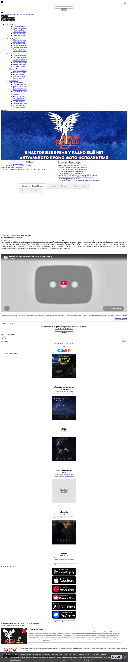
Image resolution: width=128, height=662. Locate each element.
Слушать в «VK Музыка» (58, 186)
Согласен (116, 657)
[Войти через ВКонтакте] (62, 350)
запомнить (4, 341)
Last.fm (60, 175)
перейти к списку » (80, 165)
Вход (69, 328)
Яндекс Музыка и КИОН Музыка (85, 175)
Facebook (96, 180)
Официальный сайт (64, 180)
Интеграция (5, 625)
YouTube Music (87, 177)
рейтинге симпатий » (81, 167)
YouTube (89, 180)
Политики (13, 625)
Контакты (21, 625)
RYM (65, 175)
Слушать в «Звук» (80, 186)
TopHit (70, 175)
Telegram (82, 180)
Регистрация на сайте (8, 14)
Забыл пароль (59, 343)
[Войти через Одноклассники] (69, 350)
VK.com (75, 180)
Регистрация (62, 328)
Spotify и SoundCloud (74, 177)
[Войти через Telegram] (58, 350)
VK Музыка (62, 177)
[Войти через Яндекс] (65, 350)
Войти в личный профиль (25, 14)
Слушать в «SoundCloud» (31, 191)
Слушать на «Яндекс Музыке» (33, 186)
